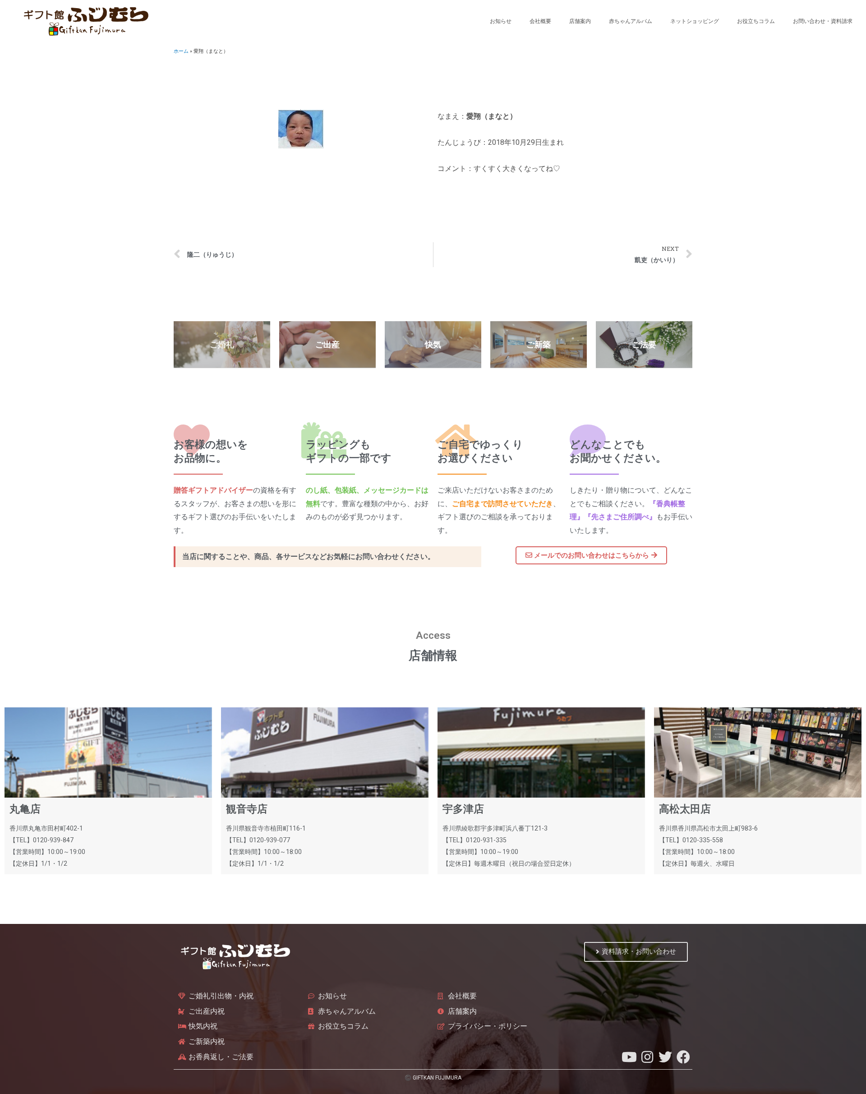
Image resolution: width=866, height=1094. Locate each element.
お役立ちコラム (756, 21)
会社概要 (540, 21)
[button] (591, 555)
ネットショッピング (694, 21)
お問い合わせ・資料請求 (822, 21)
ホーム (181, 51)
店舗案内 (580, 21)
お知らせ (500, 21)
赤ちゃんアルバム (630, 21)
